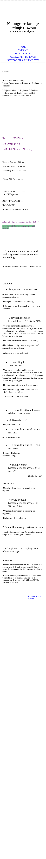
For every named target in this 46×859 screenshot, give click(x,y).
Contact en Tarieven (23, 57)
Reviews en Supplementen (23, 60)
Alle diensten (23, 53)
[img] (23, 13)
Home (23, 47)
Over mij (23, 50)
